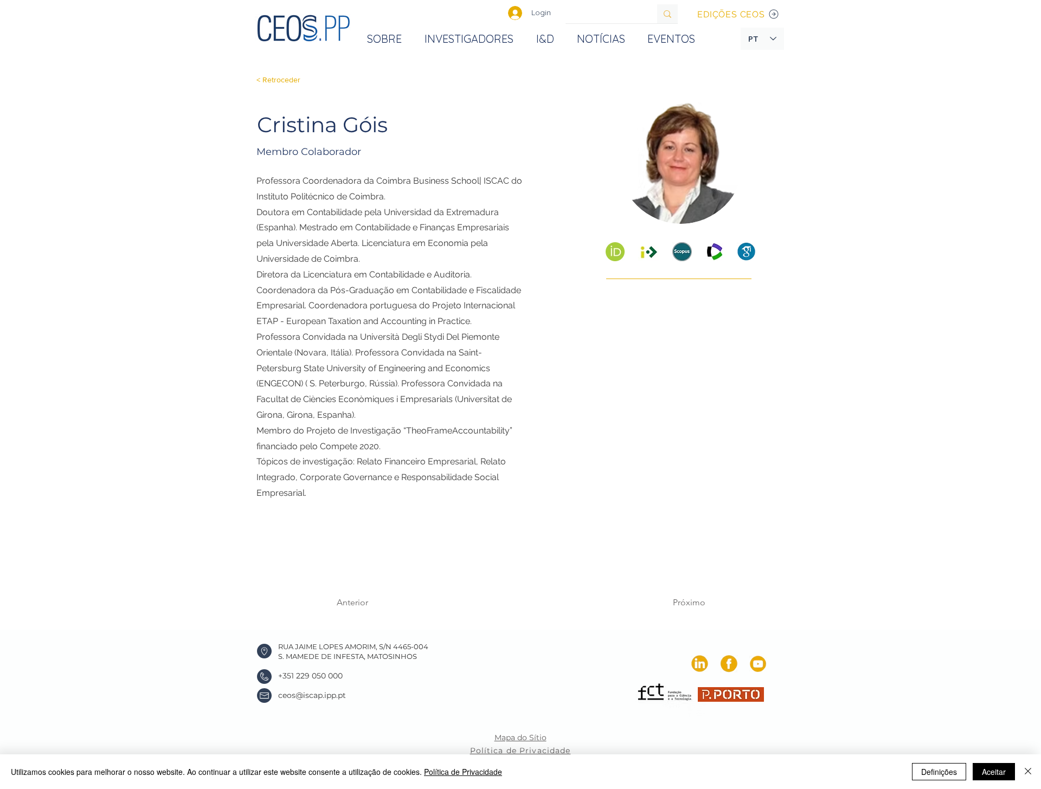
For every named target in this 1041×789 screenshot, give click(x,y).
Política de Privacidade (463, 771)
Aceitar (994, 771)
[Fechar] (1027, 771)
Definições (939, 771)
